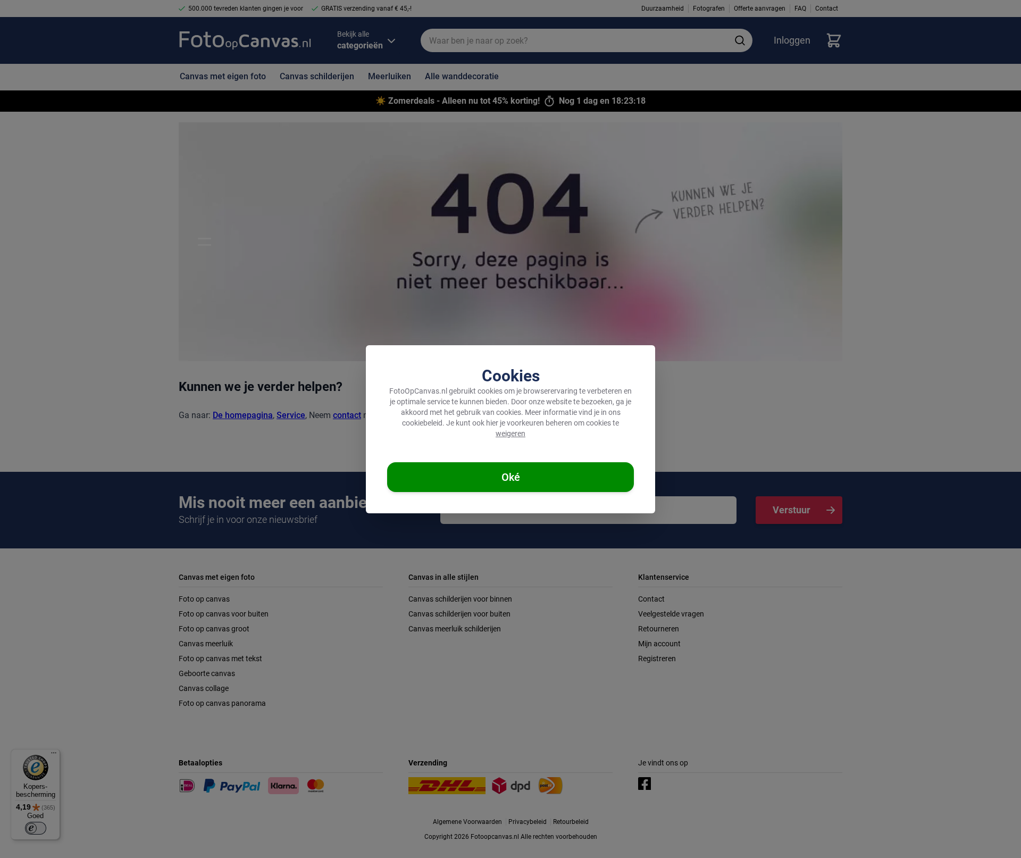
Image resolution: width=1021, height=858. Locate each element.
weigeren (510, 433)
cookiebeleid (422, 423)
